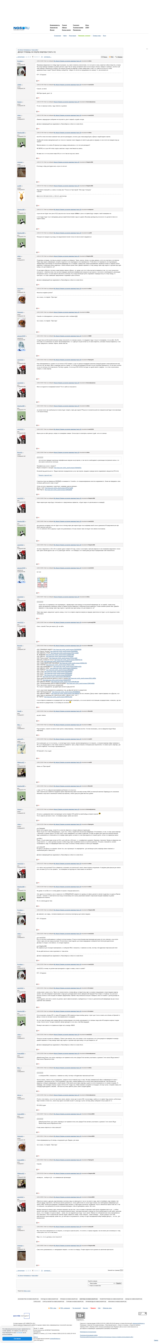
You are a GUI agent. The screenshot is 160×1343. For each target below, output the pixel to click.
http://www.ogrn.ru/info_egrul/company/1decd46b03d (65, 693)
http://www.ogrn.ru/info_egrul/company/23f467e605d (80, 683)
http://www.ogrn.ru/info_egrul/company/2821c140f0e (82, 678)
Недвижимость (55, 25)
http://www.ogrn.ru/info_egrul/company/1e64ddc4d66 (60, 654)
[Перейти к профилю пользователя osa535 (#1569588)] (21, 200)
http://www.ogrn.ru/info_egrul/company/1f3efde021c (67, 467)
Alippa (25, 1290)
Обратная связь (107, 1308)
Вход (104, 35)
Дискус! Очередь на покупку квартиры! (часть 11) (66, 101)
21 (42, 57)
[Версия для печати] (37, 81)
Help (99, 1308)
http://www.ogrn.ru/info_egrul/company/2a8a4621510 (57, 680)
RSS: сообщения (65, 1308)
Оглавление (57, 35)
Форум (52, 30)
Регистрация (72, 35)
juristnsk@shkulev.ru (55, 1338)
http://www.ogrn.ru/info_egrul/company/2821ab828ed (58, 671)
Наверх (156, 1340)
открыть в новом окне (95, 1285)
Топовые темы (97, 35)
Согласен (17, 1339)
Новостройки (35, 49)
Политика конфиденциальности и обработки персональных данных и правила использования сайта (106, 1337)
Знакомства (54, 27)
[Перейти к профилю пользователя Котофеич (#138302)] (21, 75)
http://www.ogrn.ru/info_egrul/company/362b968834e (66, 692)
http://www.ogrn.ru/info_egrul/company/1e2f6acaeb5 (58, 661)
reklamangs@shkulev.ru (138, 1323)
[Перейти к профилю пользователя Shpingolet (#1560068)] (21, 303)
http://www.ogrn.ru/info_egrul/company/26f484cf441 (73, 663)
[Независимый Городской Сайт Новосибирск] (21, 28)
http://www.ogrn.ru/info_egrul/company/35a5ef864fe (64, 651)
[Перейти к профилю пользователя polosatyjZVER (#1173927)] (21, 350)
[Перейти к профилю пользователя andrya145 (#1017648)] (21, 753)
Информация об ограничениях (88, 1332)
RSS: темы (53, 1308)
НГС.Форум (20, 49)
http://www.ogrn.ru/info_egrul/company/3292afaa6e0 (58, 673)
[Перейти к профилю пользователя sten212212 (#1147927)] (21, 373)
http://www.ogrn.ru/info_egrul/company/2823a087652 (57, 676)
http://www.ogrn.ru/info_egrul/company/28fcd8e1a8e (65, 681)
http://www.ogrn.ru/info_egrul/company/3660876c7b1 (68, 659)
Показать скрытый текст (45, 475)
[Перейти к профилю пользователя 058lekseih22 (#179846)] (21, 777)
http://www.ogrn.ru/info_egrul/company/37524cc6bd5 (63, 658)
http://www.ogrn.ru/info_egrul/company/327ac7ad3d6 (59, 488)
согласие (19, 1332)
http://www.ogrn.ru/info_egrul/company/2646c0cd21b (67, 666)
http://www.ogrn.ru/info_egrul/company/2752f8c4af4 (59, 656)
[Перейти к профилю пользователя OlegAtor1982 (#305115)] (21, 147)
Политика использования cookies (89, 1335)
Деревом (120, 57)
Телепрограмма (78, 27)
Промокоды (77, 30)
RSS (112, 57)
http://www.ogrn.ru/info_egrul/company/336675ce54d (58, 697)
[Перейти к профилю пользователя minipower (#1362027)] (21, 176)
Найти (65, 35)
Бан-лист (85, 1308)
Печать (105, 57)
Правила (93, 1308)
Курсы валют (66, 30)
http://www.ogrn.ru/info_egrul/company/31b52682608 (67, 649)
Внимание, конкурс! (84, 35)
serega (28, 1290)
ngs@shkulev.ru (34, 1337)
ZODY (87, 27)
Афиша (64, 27)
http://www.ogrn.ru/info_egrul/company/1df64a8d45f (58, 489)
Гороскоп (76, 25)
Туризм (64, 25)
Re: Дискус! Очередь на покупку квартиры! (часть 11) (67, 61)
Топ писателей (76, 1308)
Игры (87, 25)
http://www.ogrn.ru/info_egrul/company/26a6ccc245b (60, 664)
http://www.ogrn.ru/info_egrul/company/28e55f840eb (58, 675)
